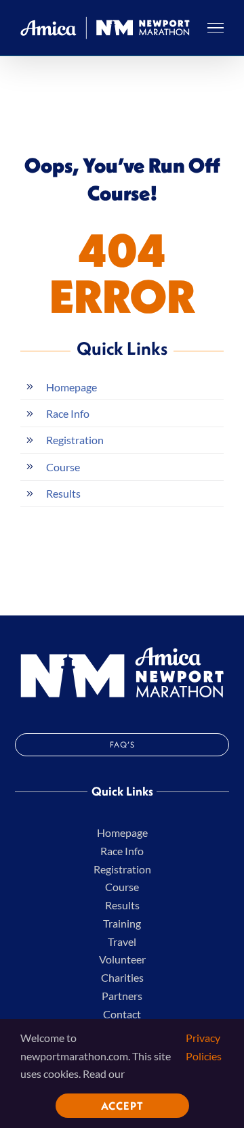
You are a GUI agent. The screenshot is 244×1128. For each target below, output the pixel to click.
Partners (122, 995)
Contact (122, 1013)
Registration (75, 439)
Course (63, 466)
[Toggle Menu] (216, 27)
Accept (122, 1105)
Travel (122, 941)
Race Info (67, 413)
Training (122, 923)
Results (63, 493)
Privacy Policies (204, 1046)
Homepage (71, 387)
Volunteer (122, 959)
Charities (122, 977)
